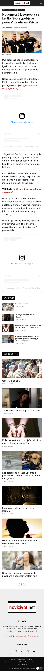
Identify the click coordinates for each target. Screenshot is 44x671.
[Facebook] (10, 651)
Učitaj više (21, 584)
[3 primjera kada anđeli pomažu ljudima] (22, 495)
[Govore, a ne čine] (8, 307)
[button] (3, 3)
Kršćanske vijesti (7, 10)
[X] (28, 651)
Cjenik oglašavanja (31, 662)
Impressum (21, 660)
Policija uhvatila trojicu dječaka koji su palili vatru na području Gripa (21, 441)
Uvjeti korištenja (22, 664)
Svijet (15, 10)
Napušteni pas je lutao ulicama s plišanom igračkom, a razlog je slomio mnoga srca (27, 338)
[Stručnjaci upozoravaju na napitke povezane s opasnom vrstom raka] (22, 560)
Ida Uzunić (9, 27)
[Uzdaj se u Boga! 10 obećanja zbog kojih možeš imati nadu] (22, 528)
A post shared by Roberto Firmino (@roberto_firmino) (23, 146)
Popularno (21, 10)
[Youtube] (34, 651)
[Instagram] (16, 651)
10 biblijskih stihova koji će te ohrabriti (21, 410)
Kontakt (29, 660)
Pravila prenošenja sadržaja (14, 662)
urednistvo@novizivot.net (28, 636)
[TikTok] (22, 651)
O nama (13, 660)
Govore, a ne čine (21, 304)
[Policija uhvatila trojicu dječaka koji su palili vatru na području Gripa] (8, 328)
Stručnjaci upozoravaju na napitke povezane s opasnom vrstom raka (19, 574)
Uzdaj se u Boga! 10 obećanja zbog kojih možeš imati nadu (20, 542)
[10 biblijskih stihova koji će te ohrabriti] (8, 317)
